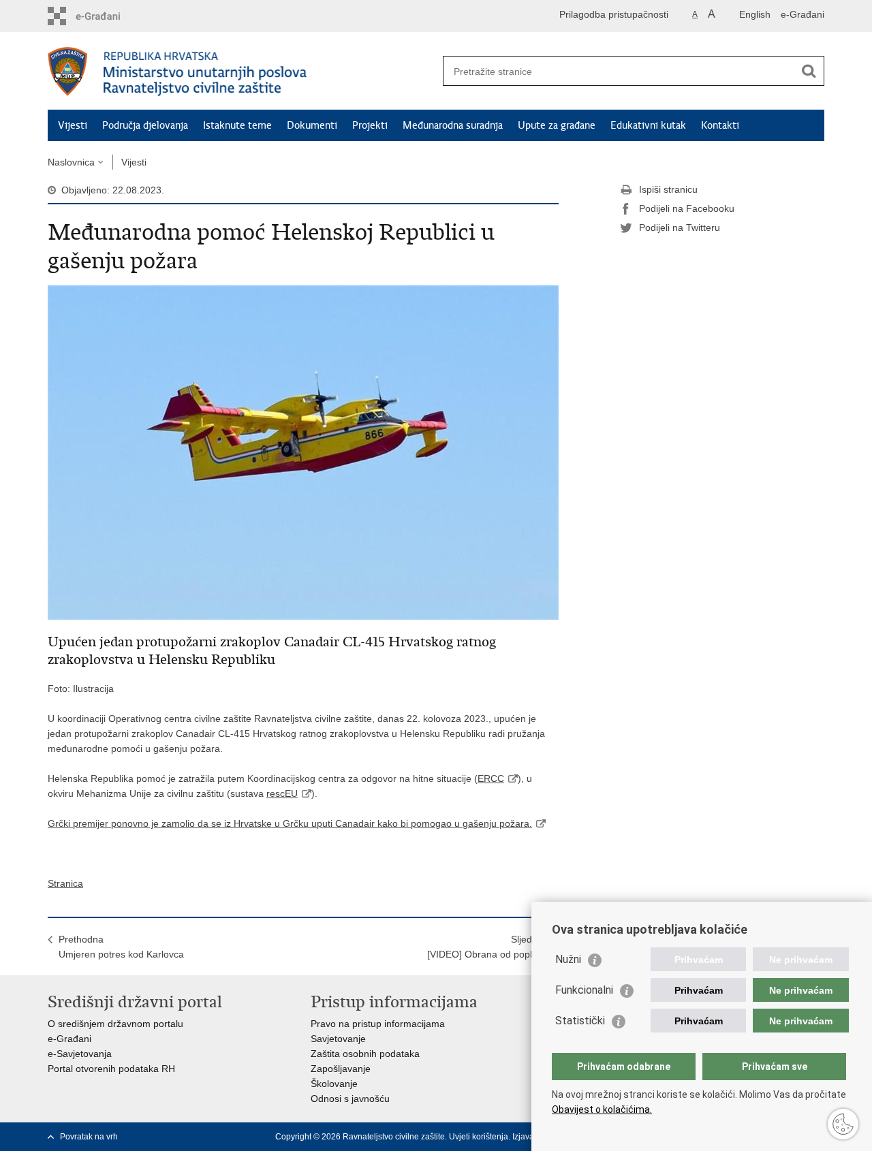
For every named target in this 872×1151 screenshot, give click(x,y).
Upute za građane (556, 125)
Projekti (370, 125)
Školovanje (334, 1083)
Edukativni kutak (648, 125)
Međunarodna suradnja (453, 125)
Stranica (65, 883)
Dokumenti (312, 125)
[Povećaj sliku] (303, 451)
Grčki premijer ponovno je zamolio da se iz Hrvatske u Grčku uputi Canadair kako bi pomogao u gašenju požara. (290, 823)
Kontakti (720, 125)
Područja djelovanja (145, 125)
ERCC (491, 778)
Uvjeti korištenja (478, 1136)
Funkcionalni (584, 989)
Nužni (568, 959)
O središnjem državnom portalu (115, 1023)
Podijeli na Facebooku (686, 208)
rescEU (282, 793)
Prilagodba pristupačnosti (613, 14)
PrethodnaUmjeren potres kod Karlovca (121, 947)
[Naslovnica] (242, 71)
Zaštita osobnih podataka (365, 1053)
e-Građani (802, 14)
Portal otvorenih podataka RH (111, 1068)
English (754, 14)
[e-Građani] (106, 16)
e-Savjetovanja (80, 1053)
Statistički (580, 1020)
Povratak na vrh (89, 1136)
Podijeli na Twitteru (679, 227)
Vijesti (72, 125)
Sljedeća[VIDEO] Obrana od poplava (487, 947)
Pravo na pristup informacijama (378, 1023)
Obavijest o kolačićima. (602, 1109)
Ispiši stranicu (668, 189)
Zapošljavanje (341, 1068)
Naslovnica (71, 162)
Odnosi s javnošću (350, 1098)
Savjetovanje (338, 1038)
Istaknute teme (237, 125)
